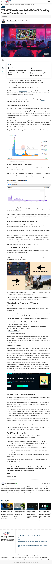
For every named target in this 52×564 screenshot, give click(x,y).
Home (2, 4)
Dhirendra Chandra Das (12, 20)
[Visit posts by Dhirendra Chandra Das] (3, 21)
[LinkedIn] (46, 484)
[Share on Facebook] (3, 64)
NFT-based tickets (13, 331)
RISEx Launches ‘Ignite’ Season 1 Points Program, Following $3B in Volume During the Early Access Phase (45, 514)
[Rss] (50, 484)
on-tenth (34, 108)
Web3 (15, 476)
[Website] (44, 484)
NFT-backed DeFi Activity (37, 70)
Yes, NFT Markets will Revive (36, 75)
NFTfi (35, 359)
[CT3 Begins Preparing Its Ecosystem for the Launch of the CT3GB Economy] (19, 506)
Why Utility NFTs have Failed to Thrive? (18, 70)
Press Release (5, 509)
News (5, 4)
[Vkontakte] (48, 484)
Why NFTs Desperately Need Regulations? (39, 72)
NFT (12, 476)
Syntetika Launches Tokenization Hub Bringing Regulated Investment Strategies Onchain (32, 514)
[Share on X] (3, 68)
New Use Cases (35, 68)
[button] (2, 1)
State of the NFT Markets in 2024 (16, 68)
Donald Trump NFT (12, 461)
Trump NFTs (14, 328)
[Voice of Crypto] (8, 1)
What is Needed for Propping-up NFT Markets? (16, 73)
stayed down (23, 91)
